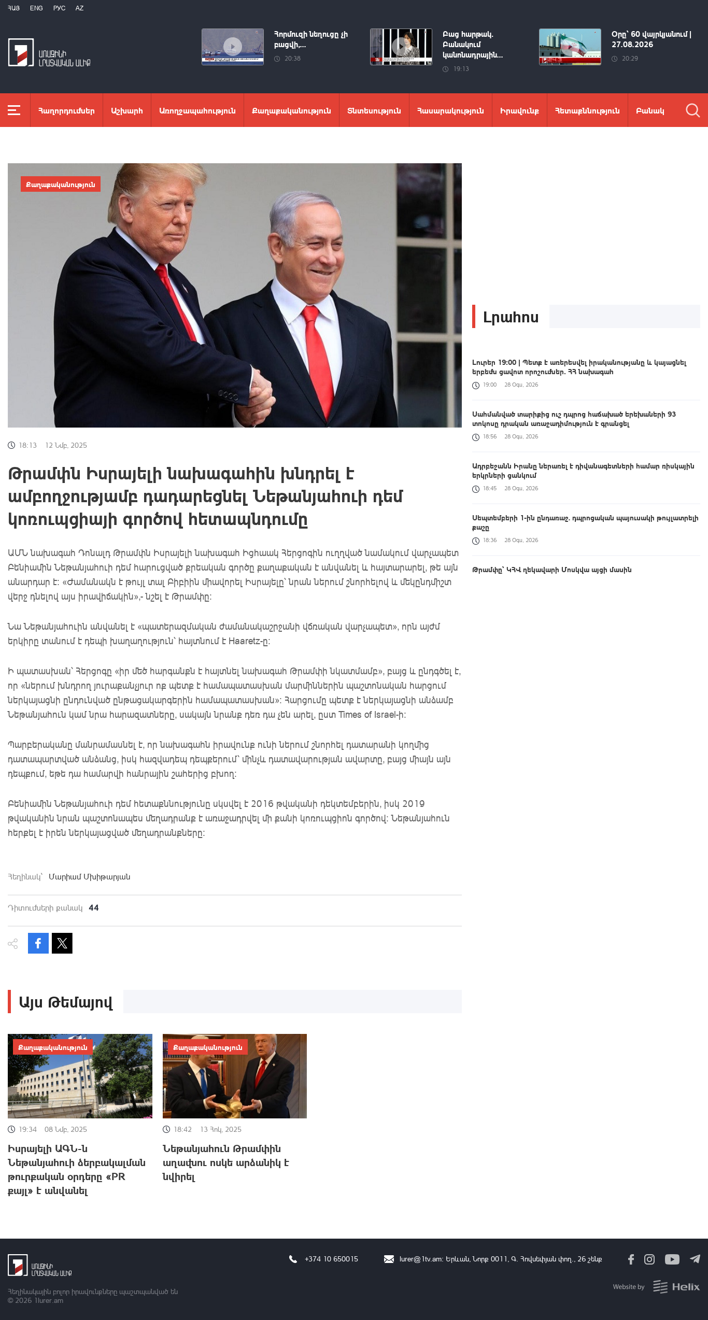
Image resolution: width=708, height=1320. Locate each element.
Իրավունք (519, 110)
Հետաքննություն (587, 110)
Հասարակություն (450, 110)
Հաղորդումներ (66, 110)
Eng (36, 8)
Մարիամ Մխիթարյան (89, 876)
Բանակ (650, 110)
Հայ (14, 8)
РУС (59, 8)
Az (79, 8)
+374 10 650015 (331, 1258)
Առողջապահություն (197, 110)
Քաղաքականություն (291, 110)
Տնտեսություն (374, 110)
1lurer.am (48, 1300)
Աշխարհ (127, 110)
